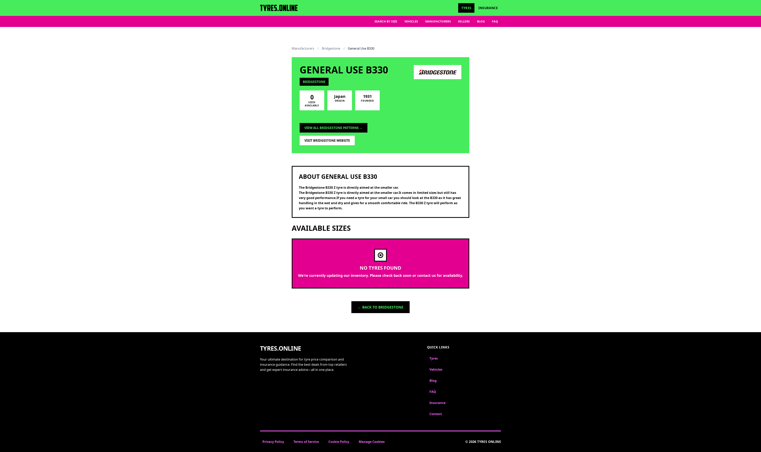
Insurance (488, 8)
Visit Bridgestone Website (327, 140)
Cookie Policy (338, 441)
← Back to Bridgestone (380, 307)
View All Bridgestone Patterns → (333, 128)
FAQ (495, 21)
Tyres (466, 8)
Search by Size (386, 21)
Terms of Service (306, 441)
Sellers (464, 21)
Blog (481, 21)
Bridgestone (331, 48)
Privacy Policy (273, 441)
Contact (435, 414)
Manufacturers (438, 21)
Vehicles (411, 21)
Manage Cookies (372, 441)
